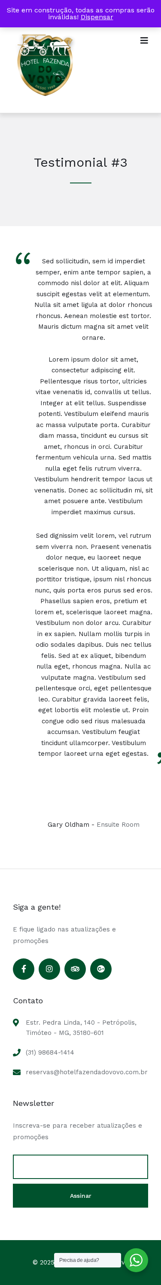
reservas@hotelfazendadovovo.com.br (87, 1072)
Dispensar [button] (97, 17)
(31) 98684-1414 (50, 1052)
